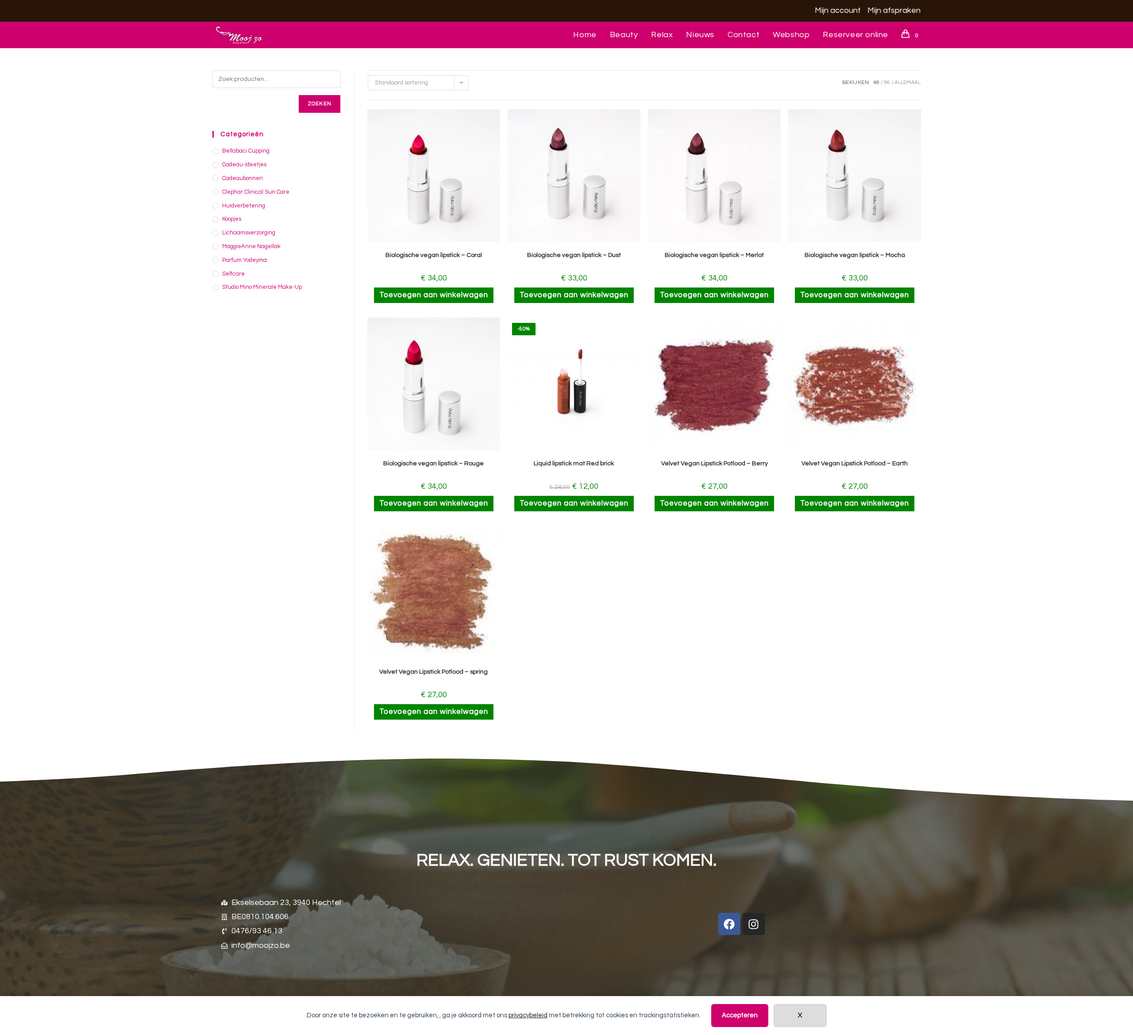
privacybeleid (528, 1015)
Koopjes (231, 219)
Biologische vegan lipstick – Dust (574, 255)
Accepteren (740, 1015)
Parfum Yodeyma (244, 260)
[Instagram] (754, 924)
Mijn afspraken (894, 10)
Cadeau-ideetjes (244, 164)
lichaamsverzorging (248, 233)
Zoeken (319, 104)
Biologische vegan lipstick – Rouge (433, 463)
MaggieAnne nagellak (251, 246)
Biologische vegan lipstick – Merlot (714, 255)
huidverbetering (243, 206)
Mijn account (838, 10)
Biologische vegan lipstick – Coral (433, 255)
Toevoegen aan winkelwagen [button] (433, 295)
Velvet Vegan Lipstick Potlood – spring (433, 672)
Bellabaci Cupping (246, 151)
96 (887, 82)
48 (876, 82)
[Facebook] (729, 924)
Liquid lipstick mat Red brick (574, 463)
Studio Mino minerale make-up (262, 287)
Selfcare (233, 274)
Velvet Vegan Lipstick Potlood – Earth (855, 463)
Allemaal (907, 82)
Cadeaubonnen (242, 178)
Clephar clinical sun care (255, 192)
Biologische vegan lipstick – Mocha (855, 255)
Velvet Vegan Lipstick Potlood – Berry (714, 463)
